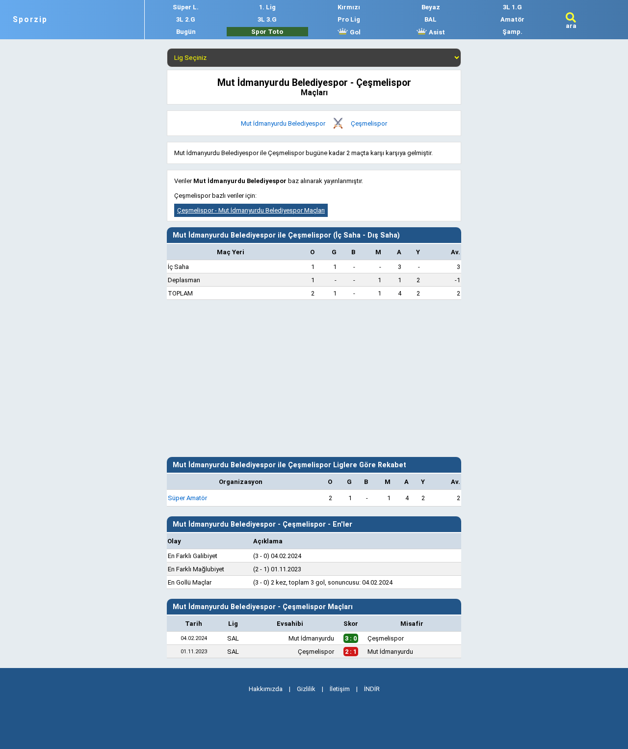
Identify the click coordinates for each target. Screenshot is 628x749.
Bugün (186, 31)
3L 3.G (267, 19)
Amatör (512, 19)
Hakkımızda (266, 689)
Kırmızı (349, 7)
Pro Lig (349, 19)
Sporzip (30, 19)
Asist (436, 32)
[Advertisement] (314, 378)
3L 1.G (512, 7)
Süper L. (186, 7)
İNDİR (372, 689)
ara (571, 25)
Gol (354, 32)
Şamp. (512, 31)
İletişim (340, 689)
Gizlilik (306, 689)
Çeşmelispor (369, 123)
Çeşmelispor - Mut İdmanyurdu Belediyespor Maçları (251, 210)
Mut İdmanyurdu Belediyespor (283, 123)
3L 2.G (185, 19)
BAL (430, 19)
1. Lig (267, 7)
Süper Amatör (187, 498)
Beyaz (430, 7)
